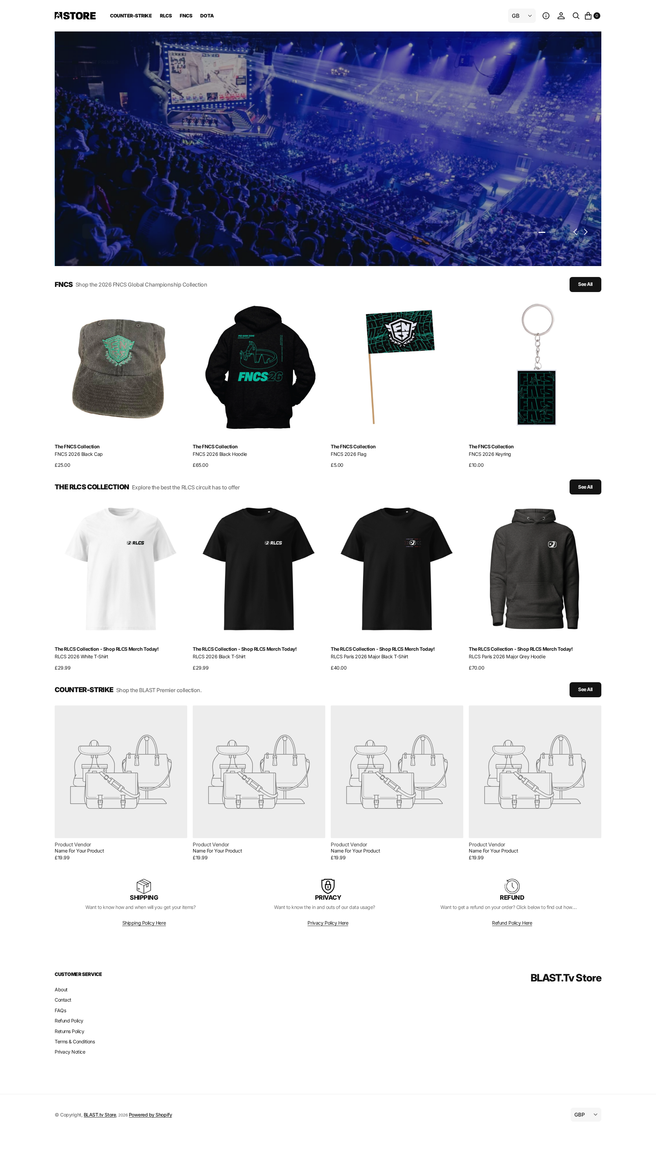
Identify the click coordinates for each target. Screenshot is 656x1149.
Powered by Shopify (150, 1115)
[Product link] (121, 366)
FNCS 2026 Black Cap (79, 454)
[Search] (576, 15)
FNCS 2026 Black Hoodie (220, 454)
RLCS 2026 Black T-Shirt (219, 656)
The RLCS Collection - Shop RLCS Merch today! (107, 649)
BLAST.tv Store (100, 1115)
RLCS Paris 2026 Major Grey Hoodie (507, 656)
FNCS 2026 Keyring (490, 454)
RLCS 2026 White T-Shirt (81, 656)
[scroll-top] (644, 1137)
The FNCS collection (77, 446)
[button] (546, 15)
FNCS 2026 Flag (348, 454)
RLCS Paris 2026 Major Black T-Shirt (369, 656)
